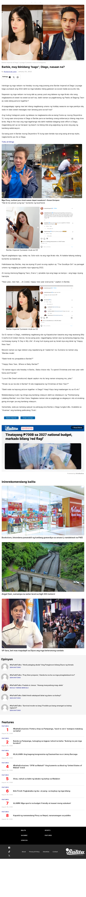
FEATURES (48, 835)
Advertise (46, 852)
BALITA (23, 830)
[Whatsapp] (18, 77)
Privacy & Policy (34, 852)
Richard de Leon (10, 71)
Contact (55, 852)
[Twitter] (14, 77)
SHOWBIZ (24, 835)
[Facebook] (10, 77)
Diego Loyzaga (28, 418)
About (24, 852)
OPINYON (24, 840)
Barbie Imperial (11, 418)
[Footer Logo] (75, 851)
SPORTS (47, 830)
